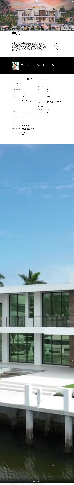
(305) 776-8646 (38, 65)
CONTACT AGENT (26, 68)
